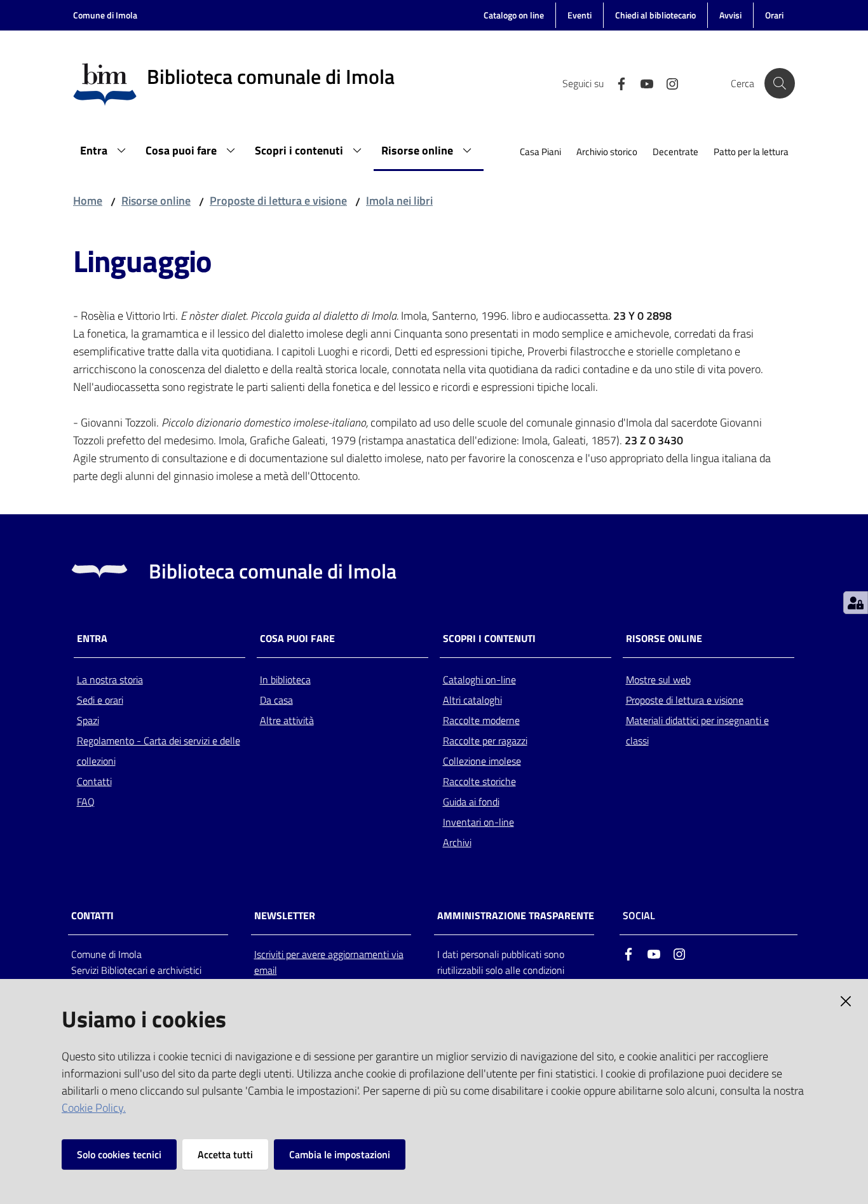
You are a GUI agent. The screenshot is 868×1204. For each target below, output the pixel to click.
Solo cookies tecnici (119, 1154)
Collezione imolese (482, 761)
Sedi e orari (100, 700)
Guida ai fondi (471, 801)
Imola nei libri (399, 200)
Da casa (276, 700)
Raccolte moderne (481, 720)
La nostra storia (110, 679)
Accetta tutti (225, 1154)
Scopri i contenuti (489, 638)
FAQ (86, 801)
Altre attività (287, 720)
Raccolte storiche (479, 781)
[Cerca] (779, 83)
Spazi (88, 720)
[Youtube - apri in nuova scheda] (641, 82)
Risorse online (156, 200)
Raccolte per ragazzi (485, 740)
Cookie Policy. (94, 1107)
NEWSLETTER (284, 915)
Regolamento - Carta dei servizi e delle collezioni (158, 751)
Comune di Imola (105, 15)
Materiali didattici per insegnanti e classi (697, 730)
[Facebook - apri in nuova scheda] (616, 82)
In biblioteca (285, 679)
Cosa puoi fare (297, 638)
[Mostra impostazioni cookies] (855, 602)
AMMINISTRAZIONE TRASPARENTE (515, 915)
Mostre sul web (658, 679)
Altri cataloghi (472, 700)
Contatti (94, 781)
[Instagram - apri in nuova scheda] (667, 82)
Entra (92, 638)
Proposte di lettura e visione (278, 200)
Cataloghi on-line (479, 679)
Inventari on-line (478, 822)
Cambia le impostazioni (339, 1154)
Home (87, 200)
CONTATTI (92, 915)
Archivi (457, 842)
